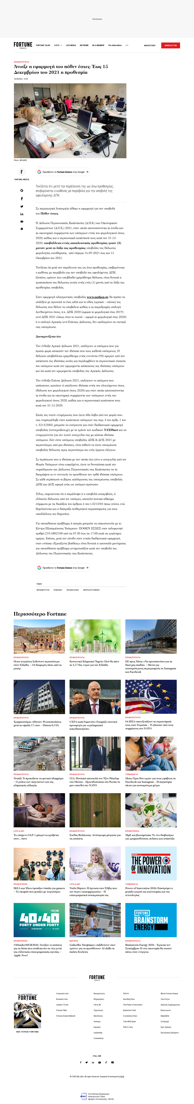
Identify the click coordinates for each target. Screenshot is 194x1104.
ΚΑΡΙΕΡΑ (74, 941)
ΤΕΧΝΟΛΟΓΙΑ (131, 774)
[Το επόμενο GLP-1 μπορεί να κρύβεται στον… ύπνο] (39, 810)
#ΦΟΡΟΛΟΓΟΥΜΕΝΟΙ (91, 590)
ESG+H (126, 993)
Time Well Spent (129, 1021)
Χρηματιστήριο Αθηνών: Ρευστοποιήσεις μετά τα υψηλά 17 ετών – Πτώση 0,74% (37, 723)
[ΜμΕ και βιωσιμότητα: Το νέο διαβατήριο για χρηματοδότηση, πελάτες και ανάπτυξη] (151, 810)
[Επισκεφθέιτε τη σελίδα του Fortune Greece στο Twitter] (86, 1062)
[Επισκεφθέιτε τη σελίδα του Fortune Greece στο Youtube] (99, 1063)
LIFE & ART (19, 831)
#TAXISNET (58, 590)
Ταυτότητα (165, 999)
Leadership (98, 1033)
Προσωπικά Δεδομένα (170, 1033)
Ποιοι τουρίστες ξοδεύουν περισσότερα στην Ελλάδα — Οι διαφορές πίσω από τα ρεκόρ (38, 665)
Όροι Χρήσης (166, 1027)
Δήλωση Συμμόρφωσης (170, 1005)
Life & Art (97, 1005)
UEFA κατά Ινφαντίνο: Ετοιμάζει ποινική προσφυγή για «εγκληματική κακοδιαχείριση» (93, 725)
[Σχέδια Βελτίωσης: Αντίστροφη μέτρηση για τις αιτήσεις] (95, 810)
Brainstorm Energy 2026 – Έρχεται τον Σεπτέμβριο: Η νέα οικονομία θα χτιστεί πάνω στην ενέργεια (148, 948)
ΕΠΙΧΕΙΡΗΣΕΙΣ (132, 831)
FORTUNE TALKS (43, 45)
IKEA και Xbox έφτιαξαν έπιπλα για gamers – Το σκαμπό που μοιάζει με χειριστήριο (39, 889)
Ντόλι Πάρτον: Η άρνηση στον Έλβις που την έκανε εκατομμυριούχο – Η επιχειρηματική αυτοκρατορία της (93, 891)
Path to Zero (128, 1027)
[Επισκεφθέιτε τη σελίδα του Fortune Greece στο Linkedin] (93, 1062)
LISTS (56, 45)
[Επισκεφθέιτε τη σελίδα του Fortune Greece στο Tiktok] (106, 1062)
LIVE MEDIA (71, 45)
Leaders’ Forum (62, 1005)
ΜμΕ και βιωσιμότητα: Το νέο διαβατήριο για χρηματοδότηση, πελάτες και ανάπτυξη (149, 836)
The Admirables (115, 45)
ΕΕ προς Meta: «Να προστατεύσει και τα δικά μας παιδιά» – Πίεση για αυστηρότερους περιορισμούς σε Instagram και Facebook (150, 667)
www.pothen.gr (97, 297)
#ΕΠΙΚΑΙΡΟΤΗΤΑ (43, 590)
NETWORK (84, 45)
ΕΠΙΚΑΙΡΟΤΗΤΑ (21, 62)
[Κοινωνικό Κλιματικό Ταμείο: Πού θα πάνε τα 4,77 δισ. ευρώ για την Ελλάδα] (95, 636)
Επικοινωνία (166, 1010)
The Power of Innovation (132, 1005)
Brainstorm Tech (129, 1010)
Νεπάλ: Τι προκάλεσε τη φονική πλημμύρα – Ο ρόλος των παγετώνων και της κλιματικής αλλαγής (38, 782)
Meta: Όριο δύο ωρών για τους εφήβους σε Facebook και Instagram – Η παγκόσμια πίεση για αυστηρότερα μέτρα (150, 782)
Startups (97, 1021)
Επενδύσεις (98, 1016)
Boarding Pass (129, 999)
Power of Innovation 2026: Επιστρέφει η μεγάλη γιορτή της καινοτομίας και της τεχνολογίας (149, 891)
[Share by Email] (21, 221)
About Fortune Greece (169, 993)
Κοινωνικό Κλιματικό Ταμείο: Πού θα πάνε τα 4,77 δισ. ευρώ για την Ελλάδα (94, 663)
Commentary (98, 1038)
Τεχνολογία (98, 1010)
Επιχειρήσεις (99, 999)
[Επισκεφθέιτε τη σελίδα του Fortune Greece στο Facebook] (80, 1062)
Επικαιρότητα (99, 993)
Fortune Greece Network (65, 1016)
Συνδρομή (165, 1021)
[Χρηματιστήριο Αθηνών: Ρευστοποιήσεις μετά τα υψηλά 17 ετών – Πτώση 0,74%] (39, 697)
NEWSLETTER (171, 45)
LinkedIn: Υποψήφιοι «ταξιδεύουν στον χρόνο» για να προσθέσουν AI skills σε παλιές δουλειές (92, 948)
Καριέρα (97, 1027)
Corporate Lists (62, 993)
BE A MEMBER (98, 45)
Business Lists (62, 999)
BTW (122, 1076)
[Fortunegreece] (23, 48)
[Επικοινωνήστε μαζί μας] (112, 1062)
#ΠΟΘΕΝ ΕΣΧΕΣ (73, 590)
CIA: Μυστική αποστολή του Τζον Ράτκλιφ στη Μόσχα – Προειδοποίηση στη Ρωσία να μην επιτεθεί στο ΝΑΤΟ (95, 782)
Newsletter (165, 1016)
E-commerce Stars (130, 1016)
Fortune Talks (61, 1010)
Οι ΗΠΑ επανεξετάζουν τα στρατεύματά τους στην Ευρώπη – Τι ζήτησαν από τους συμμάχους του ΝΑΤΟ (149, 725)
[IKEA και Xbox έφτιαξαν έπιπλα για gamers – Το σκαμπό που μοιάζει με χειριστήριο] (39, 863)
